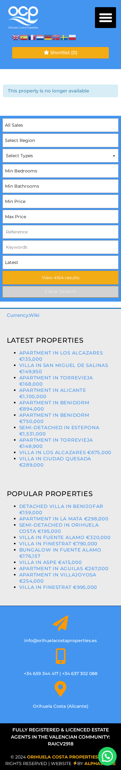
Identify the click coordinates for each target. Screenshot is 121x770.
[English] (16, 37)
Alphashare (100, 763)
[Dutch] (40, 37)
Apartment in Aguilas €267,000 (64, 568)
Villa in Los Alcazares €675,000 (65, 452)
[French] (32, 37)
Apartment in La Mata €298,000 (64, 519)
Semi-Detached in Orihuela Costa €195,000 (59, 528)
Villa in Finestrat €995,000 (58, 587)
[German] (48, 37)
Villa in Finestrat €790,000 (58, 544)
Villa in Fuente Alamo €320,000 (65, 537)
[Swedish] (64, 37)
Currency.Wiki (23, 315)
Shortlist (63, 52)
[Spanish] (24, 37)
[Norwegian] (56, 37)
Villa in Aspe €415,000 (50, 562)
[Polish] (73, 37)
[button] (105, 17)
